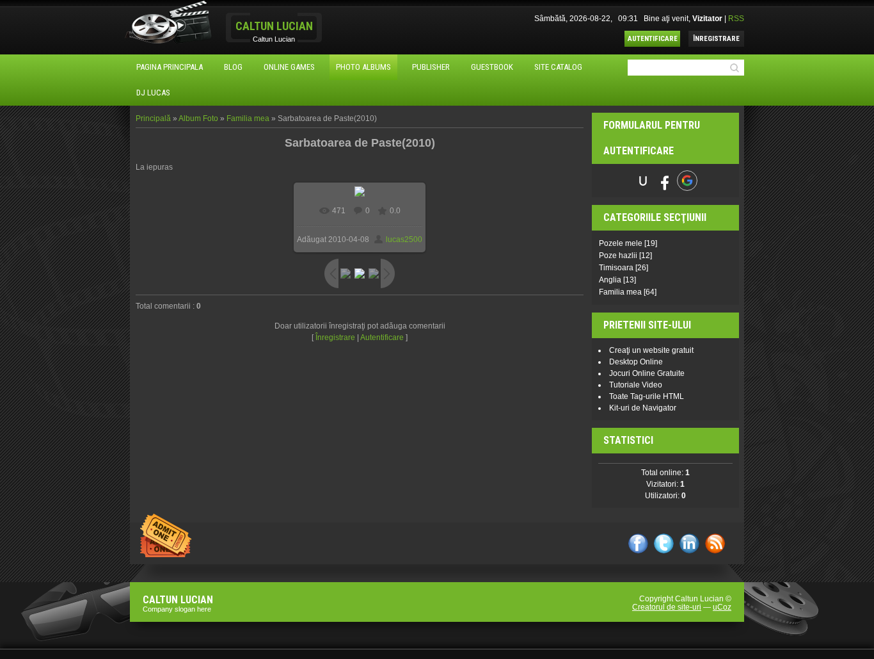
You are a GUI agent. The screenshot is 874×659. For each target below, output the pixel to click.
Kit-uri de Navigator (642, 407)
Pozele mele (620, 243)
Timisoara (616, 267)
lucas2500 (404, 239)
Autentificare (653, 39)
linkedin (689, 543)
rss (715, 543)
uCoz (722, 607)
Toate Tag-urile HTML (646, 396)
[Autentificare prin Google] (687, 180)
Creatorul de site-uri (666, 607)
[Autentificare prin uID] (643, 180)
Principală (153, 118)
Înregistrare (716, 39)
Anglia (610, 279)
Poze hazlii (618, 255)
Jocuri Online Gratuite (647, 373)
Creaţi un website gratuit (651, 350)
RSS (736, 18)
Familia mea (247, 118)
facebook (638, 543)
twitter (664, 543)
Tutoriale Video (635, 384)
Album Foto (198, 118)
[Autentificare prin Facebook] (664, 180)
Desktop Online (636, 361)
